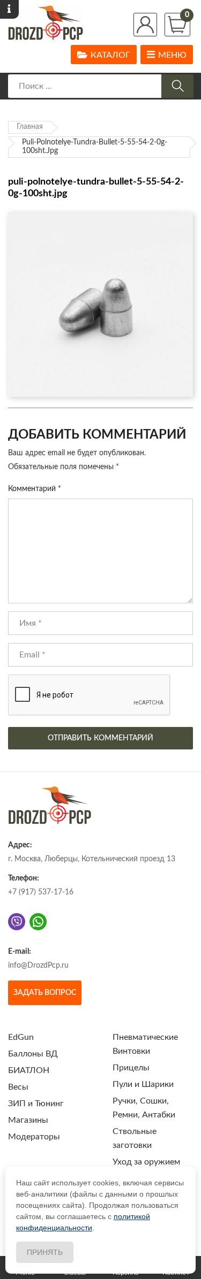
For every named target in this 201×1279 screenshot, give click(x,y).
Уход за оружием (146, 1162)
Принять (45, 1252)
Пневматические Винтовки (145, 1044)
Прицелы (131, 1067)
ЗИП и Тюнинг (36, 1103)
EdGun (21, 1037)
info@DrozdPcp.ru (38, 965)
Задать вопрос (44, 993)
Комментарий (34, 489)
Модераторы (34, 1136)
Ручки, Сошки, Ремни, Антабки (144, 1108)
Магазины (28, 1120)
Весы (18, 1087)
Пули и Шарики (143, 1084)
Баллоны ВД (33, 1054)
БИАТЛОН (28, 1070)
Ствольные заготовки (135, 1138)
